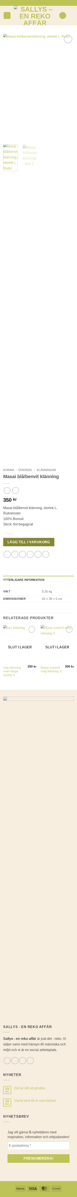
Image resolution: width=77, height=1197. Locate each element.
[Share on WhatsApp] (7, 554)
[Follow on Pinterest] (44, 2)
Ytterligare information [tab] (23, 580)
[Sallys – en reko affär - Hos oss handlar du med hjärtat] (35, 15)
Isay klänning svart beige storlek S (12, 671)
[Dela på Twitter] (22, 554)
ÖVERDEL (25, 470)
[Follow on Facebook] (32, 2)
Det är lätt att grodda (29, 1088)
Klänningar (46, 470)
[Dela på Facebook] (14, 554)
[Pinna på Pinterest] (37, 554)
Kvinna (8, 470)
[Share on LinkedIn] (45, 554)
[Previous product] (15, 490)
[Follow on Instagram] (36, 2)
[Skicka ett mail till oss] (40, 2)
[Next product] (7, 490)
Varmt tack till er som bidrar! (35, 1100)
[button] (7, 15)
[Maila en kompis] (30, 554)
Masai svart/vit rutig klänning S (51, 669)
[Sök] (62, 15)
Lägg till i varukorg (28, 542)
